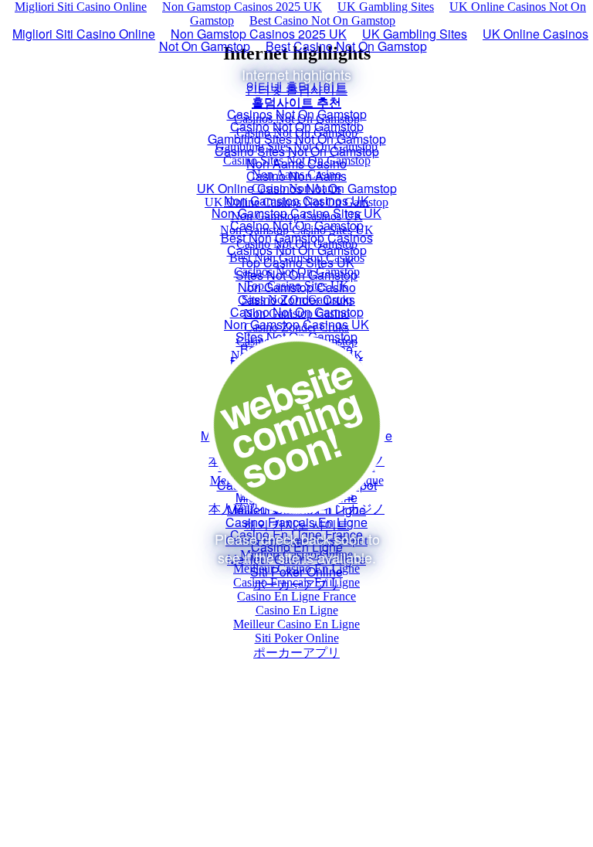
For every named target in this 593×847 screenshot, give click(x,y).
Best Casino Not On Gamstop (322, 20)
